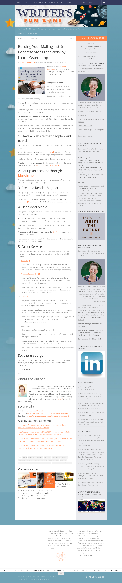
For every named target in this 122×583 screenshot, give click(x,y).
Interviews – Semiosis (87, 482)
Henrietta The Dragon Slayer (87, 312)
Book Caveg (39, 457)
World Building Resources (27, 33)
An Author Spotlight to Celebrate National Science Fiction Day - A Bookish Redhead (91, 452)
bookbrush (65, 457)
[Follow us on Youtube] (103, 38)
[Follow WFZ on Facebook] (91, 38)
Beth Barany (84, 473)
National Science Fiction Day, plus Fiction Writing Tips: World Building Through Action (90, 456)
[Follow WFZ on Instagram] (97, 38)
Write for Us (79, 2)
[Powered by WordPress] (26, 579)
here (86, 69)
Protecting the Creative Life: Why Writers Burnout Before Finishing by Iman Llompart (89, 396)
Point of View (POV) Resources (49, 29)
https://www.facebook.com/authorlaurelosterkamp (47, 413)
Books (68, 2)
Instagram (36, 460)
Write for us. (82, 115)
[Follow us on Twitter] (94, 38)
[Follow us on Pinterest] (100, 38)
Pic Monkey (53, 166)
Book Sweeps (56, 457)
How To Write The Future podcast (44, 2)
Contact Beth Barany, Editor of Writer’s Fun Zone (100, 570)
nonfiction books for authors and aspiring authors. (91, 317)
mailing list (21, 463)
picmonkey (29, 463)
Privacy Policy (74, 570)
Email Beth (97, 339)
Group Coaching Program (90, 335)
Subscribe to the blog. (85, 136)
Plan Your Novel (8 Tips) (26, 29)
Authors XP (25, 296)
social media (47, 463)
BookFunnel (22, 202)
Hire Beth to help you (86, 330)
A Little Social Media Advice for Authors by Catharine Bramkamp (44, 494)
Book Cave (24, 261)
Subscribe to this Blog (20, 570)
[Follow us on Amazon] (89, 38)
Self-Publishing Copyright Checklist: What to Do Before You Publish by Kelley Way (91, 466)
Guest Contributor (27, 62)
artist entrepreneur (27, 38)
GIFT (62, 2)
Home (19, 2)
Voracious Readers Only (29, 274)
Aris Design (53, 576)
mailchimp (63, 460)
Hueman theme (44, 579)
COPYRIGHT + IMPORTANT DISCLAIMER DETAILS (48, 570)
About (25, 2)
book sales (47, 457)
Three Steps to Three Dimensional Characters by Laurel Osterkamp (26, 494)
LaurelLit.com (47, 152)
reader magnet (38, 463)
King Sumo (56, 232)
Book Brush (39, 166)
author (25, 457)
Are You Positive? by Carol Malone (62, 485)
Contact (90, 2)
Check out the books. (85, 126)
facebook (29, 460)
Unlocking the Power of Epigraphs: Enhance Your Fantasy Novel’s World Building (91, 442)
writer (69, 463)
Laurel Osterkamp (54, 460)
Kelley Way (83, 464)
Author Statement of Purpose (73, 29)
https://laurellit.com (34, 411)
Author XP (31, 457)
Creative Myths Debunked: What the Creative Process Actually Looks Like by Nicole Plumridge (91, 421)
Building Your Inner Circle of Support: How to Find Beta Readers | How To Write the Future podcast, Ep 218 (91, 405)
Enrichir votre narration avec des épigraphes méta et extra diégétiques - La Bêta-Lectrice (91, 437)
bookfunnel (22, 460)
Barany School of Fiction (89, 333)
